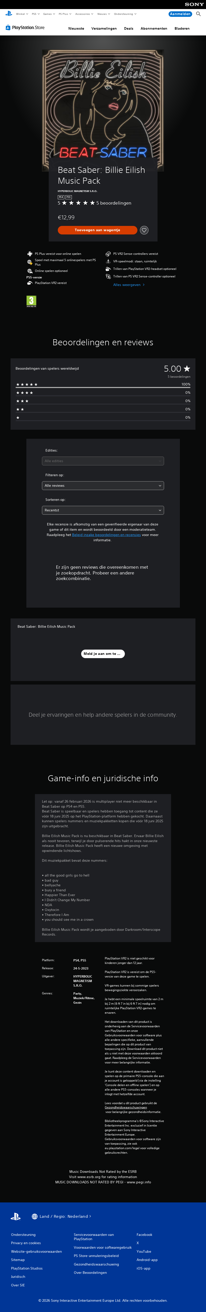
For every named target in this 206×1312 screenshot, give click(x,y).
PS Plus (63, 14)
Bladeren (182, 28)
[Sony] (194, 8)
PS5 (34, 14)
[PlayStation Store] (26, 27)
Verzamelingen (104, 28)
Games (47, 14)
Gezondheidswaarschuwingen (126, 1107)
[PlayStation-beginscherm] (9, 14)
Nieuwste (76, 28)
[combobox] (103, 461)
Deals (128, 28)
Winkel (20, 14)
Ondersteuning (123, 14)
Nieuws (102, 14)
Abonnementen (154, 28)
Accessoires (82, 14)
